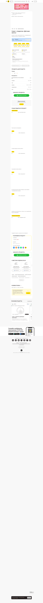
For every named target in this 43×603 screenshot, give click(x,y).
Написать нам (22, 347)
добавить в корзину (22, 95)
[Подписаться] (28, 304)
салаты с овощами (21, 277)
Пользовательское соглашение (15, 343)
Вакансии (21, 343)
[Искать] (29, 1)
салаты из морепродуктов (21, 276)
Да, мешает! (21, 104)
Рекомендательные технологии (26, 343)
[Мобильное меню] (6, 1)
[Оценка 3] (16, 243)
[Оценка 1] (13, 243)
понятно (29, 597)
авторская (13, 57)
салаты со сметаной (15, 277)
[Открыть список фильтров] (26, 1)
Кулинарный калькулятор (15, 65)
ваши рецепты (27, 277)
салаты (13, 274)
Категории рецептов (21, 344)
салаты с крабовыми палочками (19, 274)
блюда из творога (14, 276)
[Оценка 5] (19, 243)
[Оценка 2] (15, 243)
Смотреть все (29, 301)
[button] (12, 265)
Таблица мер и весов (25, 65)
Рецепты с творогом (28, 274)
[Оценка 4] (17, 243)
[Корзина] (32, 1)
